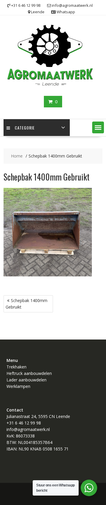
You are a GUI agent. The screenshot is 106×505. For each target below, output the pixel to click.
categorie (25, 127)
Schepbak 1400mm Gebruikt (26, 304)
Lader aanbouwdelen (26, 380)
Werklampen (18, 386)
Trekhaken (16, 367)
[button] (98, 127)
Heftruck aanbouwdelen (29, 373)
